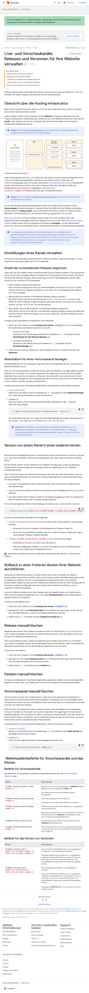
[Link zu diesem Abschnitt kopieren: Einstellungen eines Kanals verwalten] (64, 253)
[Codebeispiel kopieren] (83, 409)
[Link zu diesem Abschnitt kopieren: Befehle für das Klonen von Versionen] (56, 838)
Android (5, 960)
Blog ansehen (36, 932)
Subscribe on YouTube (38, 942)
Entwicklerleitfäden (9, 932)
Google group (65, 936)
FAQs (62, 946)
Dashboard (14, 218)
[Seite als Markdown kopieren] (32, 64)
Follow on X (35, 938)
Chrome (5, 963)
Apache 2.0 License (25, 911)
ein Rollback (70, 287)
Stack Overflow (65, 932)
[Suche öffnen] (55, 2)
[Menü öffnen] (3, 2)
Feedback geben (76, 54)
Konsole (15, 390)
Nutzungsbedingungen (11, 983)
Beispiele (6, 938)
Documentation (11, 9)
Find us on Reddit (37, 935)
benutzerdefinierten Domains (60, 183)
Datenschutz (25, 983)
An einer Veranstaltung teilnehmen (43, 945)
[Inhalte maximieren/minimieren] (20, 71)
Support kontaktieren (67, 929)
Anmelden (82, 3)
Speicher (75, 631)
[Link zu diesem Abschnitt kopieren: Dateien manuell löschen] (45, 674)
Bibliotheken (7, 942)
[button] (44, 555)
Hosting (26, 9)
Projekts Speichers (57, 299)
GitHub (5, 945)
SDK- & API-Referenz (10, 935)
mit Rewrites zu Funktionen (45, 197)
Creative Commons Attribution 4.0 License (64, 909)
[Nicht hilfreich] (83, 47)
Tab (24, 305)
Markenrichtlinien (66, 943)
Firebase (7, 48)
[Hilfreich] (79, 47)
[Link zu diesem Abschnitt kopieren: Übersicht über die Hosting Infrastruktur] (70, 103)
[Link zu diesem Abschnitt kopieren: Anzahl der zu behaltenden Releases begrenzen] (69, 268)
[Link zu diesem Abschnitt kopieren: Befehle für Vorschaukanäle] (42, 769)
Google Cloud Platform (10, 970)
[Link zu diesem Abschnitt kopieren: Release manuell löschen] (45, 625)
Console (16, 729)
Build (35, 48)
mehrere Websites (35, 130)
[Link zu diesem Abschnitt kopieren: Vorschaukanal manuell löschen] (56, 691)
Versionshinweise (66, 939)
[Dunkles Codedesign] (79, 409)
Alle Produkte (7, 974)
